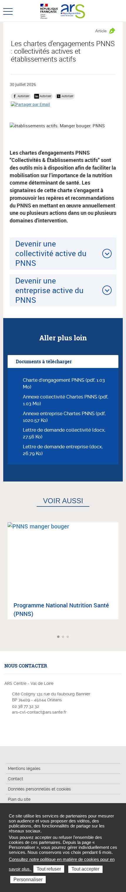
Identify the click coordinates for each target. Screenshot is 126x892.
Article (101, 30)
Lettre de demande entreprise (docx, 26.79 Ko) (63, 450)
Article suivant (121, 637)
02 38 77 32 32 (25, 706)
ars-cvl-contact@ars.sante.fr (39, 712)
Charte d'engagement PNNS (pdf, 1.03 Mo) (64, 383)
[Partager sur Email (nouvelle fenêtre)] (30, 104)
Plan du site (19, 799)
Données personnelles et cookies (39, 789)
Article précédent (5, 637)
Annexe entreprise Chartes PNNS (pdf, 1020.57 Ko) (64, 417)
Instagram (8, 730)
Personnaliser (27, 879)
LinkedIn (17, 730)
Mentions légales (24, 768)
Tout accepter (85, 868)
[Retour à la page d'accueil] (73, 10)
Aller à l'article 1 (59, 637)
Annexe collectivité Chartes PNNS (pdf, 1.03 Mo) (65, 400)
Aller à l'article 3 (68, 637)
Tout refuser (49, 868)
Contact (15, 778)
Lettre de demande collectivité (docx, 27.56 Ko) (64, 433)
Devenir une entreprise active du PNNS (49, 290)
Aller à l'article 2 (63, 637)
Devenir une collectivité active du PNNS (50, 253)
